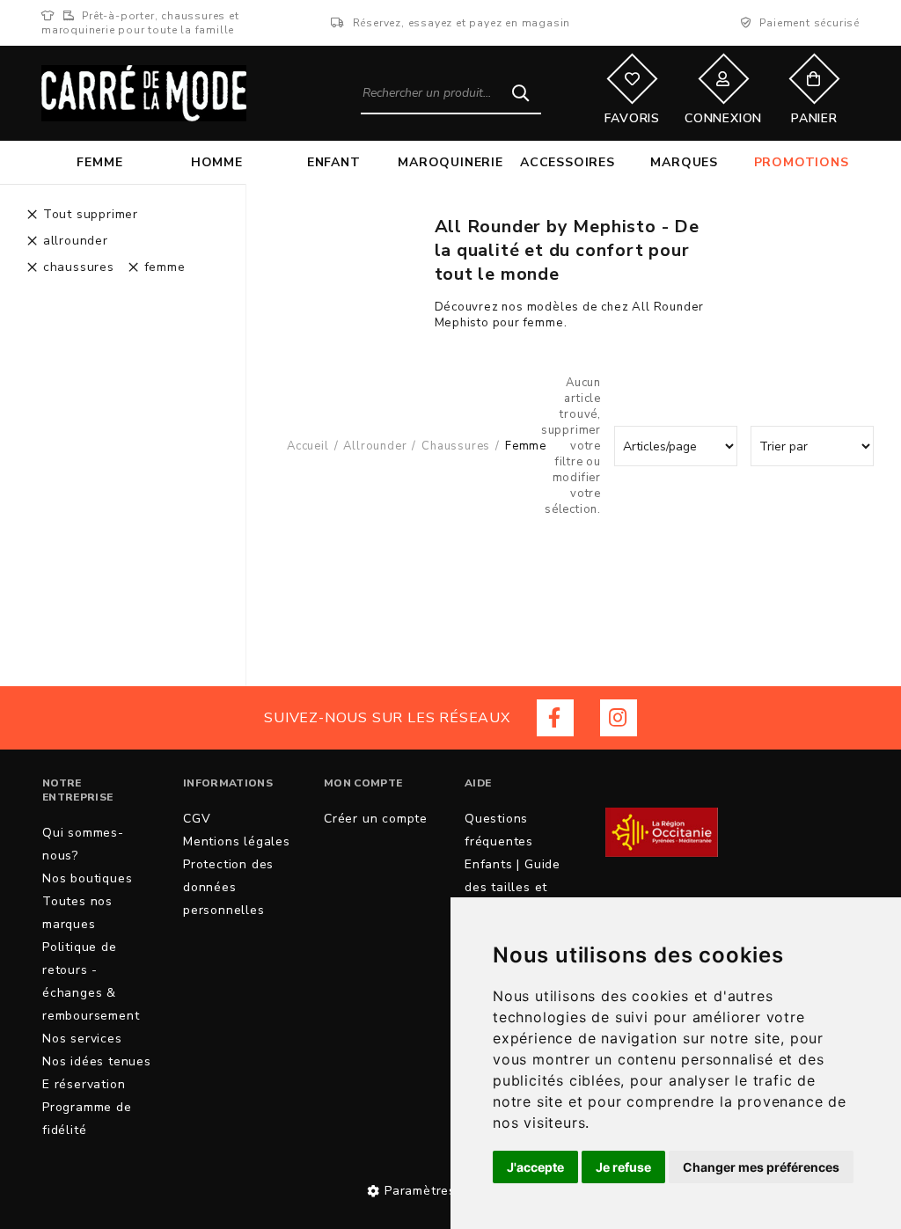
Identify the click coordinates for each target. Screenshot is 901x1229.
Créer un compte (376, 818)
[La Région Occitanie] (661, 833)
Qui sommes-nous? (83, 844)
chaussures (455, 446)
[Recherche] (521, 92)
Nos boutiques (87, 878)
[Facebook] (555, 717)
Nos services (82, 1038)
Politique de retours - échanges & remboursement (90, 981)
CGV (196, 818)
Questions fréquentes (499, 830)
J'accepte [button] (535, 1167)
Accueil (308, 446)
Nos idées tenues (96, 1061)
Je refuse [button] (623, 1167)
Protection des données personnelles (228, 887)
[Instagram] (618, 717)
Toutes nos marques (77, 913)
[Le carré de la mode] (143, 93)
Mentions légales (236, 841)
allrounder (375, 446)
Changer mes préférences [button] (761, 1167)
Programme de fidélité (87, 1118)
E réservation (83, 1084)
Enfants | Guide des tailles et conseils (512, 887)
